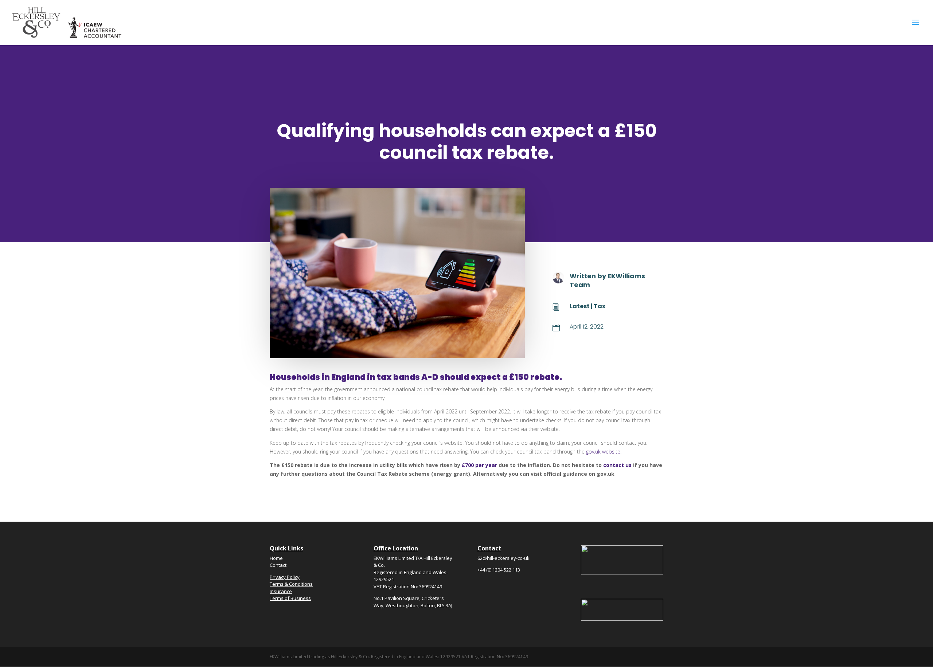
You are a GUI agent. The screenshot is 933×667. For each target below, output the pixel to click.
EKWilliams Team (607, 280)
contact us (617, 465)
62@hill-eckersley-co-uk (503, 558)
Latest (580, 306)
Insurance (281, 591)
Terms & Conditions (291, 584)
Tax (599, 306)
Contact (278, 565)
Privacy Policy (285, 577)
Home (276, 558)
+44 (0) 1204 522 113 (498, 569)
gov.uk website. (603, 451)
